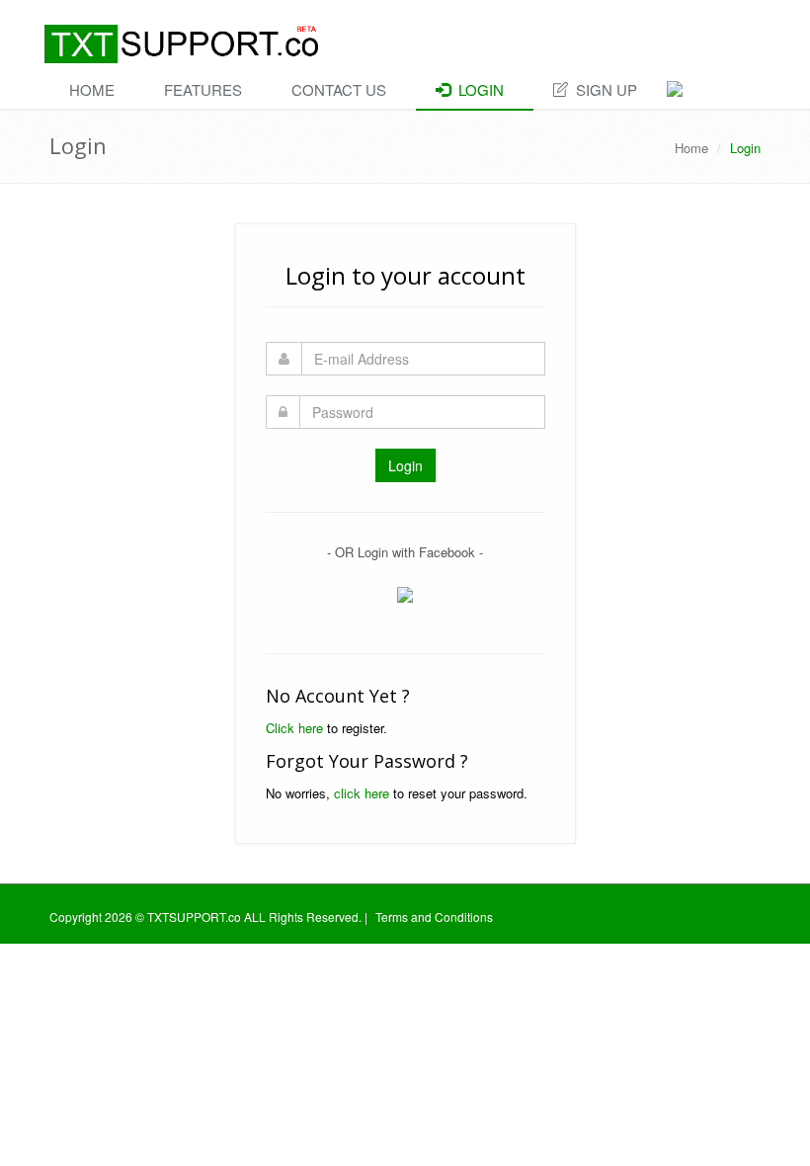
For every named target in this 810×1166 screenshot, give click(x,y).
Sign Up (602, 89)
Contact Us (338, 89)
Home (92, 89)
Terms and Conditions (434, 916)
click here (361, 793)
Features (203, 89)
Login (405, 465)
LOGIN (477, 89)
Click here (294, 727)
